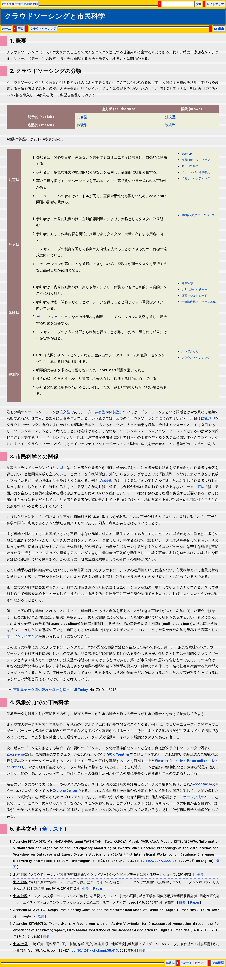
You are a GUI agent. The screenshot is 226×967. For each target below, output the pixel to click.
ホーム (6, 28)
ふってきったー (191, 351)
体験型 (82, 125)
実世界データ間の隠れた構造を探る (41, 690)
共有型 (82, 117)
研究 (20, 28)
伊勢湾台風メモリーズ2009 (198, 301)
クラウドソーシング (43, 28)
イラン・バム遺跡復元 (195, 172)
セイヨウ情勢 (190, 166)
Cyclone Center (65, 791)
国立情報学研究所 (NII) (26, 3)
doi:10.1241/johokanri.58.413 (95, 950)
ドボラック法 (190, 797)
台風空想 (187, 283)
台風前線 (187, 159)
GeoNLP (186, 153)
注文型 (170, 117)
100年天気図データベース (198, 215)
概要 (200, 875)
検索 (198, 4)
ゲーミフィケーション (54, 317)
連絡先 (170, 963)
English (219, 28)
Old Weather (120, 754)
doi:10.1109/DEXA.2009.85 (156, 861)
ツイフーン (203, 159)
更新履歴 (218, 963)
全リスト (53, 829)
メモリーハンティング (195, 178)
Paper (98, 888)
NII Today (80, 690)
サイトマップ (215, 4)
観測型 (170, 125)
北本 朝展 (6, 3)
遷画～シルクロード (194, 295)
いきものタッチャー (194, 289)
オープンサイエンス (22, 636)
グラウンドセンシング (195, 357)
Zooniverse (16, 754)
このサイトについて (193, 963)
